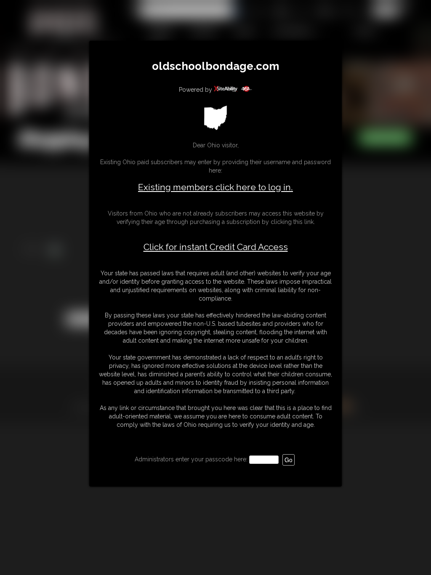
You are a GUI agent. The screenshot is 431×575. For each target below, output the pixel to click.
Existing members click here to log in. (215, 187)
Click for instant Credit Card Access (216, 247)
